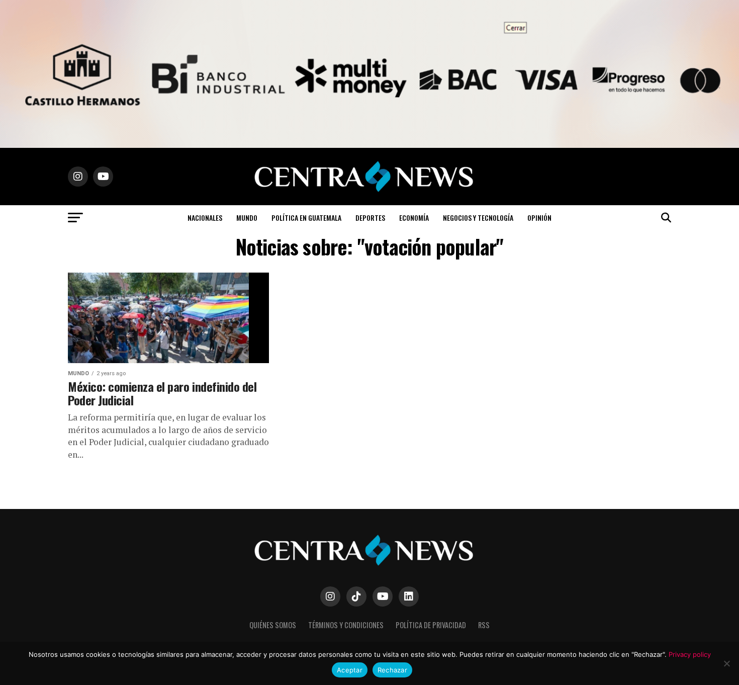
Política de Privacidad (431, 625)
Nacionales (205, 217)
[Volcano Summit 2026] (369, 145)
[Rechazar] (726, 663)
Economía (414, 217)
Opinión (539, 217)
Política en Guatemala (306, 217)
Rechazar (392, 670)
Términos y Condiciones (346, 625)
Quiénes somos (272, 625)
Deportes (370, 217)
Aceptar (349, 670)
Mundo (246, 217)
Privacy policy (690, 654)
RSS (484, 625)
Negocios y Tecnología (478, 217)
